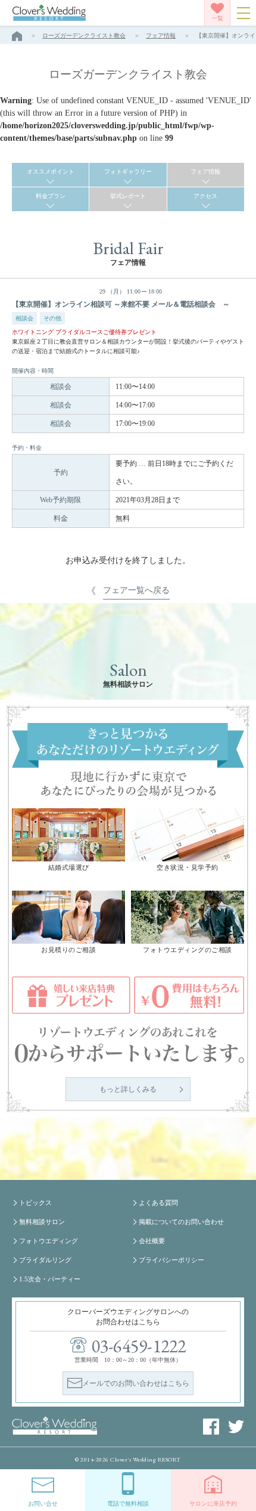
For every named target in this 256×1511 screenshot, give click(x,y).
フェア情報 (161, 35)
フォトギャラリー (128, 171)
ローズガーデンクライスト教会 (84, 35)
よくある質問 (158, 1202)
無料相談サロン (42, 1221)
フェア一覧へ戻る (136, 590)
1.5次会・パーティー (49, 1279)
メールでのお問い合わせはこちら (135, 1383)
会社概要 (152, 1240)
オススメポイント (50, 171)
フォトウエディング (48, 1240)
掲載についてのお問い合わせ (181, 1221)
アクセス (205, 196)
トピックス (35, 1202)
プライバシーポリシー (171, 1259)
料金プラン (50, 196)
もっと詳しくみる (128, 1089)
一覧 (217, 18)
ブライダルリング (45, 1259)
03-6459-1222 (139, 1346)
